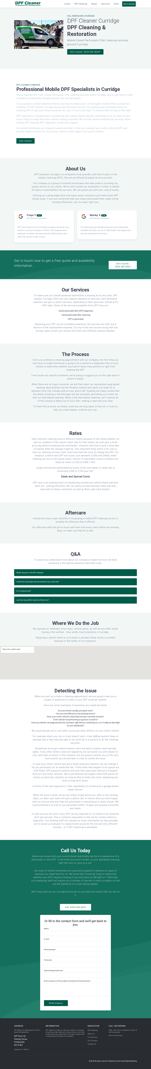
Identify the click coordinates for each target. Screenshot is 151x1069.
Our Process (92, 1041)
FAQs (116, 4)
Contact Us (92, 1044)
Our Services (92, 1037)
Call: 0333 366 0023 (75, 907)
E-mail (46, 939)
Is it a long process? (23, 591)
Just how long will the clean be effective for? (32, 600)
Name (46, 929)
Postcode (48, 960)
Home (67, 4)
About (94, 4)
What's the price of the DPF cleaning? (29, 573)
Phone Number (50, 949)
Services (105, 4)
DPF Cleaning (81, 4)
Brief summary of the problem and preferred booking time (67, 981)
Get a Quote (25, 141)
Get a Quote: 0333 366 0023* (85, 52)
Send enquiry (56, 1003)
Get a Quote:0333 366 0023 (123, 265)
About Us (91, 1034)
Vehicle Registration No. (53, 970)
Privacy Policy (118, 1035)
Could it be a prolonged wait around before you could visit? (37, 582)
